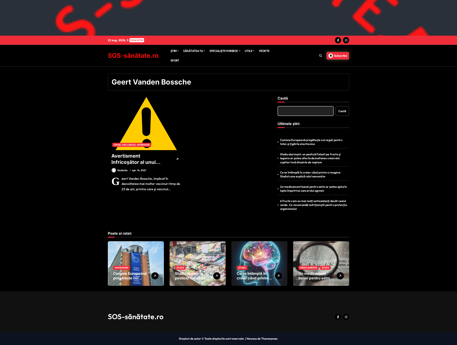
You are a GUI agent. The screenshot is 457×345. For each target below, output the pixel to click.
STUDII (180, 267)
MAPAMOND (121, 267)
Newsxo (252, 338)
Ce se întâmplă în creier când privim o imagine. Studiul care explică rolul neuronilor (310, 174)
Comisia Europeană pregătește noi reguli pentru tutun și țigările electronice (311, 142)
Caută (283, 98)
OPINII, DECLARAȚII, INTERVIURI (132, 144)
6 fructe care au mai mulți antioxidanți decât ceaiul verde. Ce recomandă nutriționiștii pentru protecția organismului (313, 205)
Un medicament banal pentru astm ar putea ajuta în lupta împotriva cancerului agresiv (313, 188)
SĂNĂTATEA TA (193, 51)
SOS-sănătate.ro (133, 55)
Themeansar (269, 338)
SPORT (174, 60)
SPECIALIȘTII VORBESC (223, 51)
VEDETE (264, 51)
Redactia (122, 170)
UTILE (248, 51)
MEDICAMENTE (308, 267)
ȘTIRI (173, 51)
